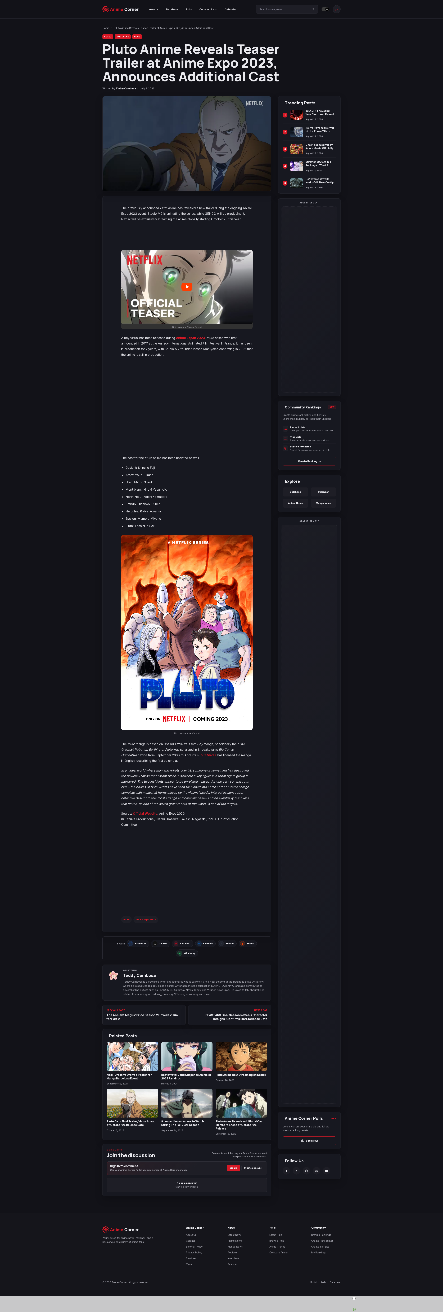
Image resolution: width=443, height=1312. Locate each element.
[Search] (313, 9)
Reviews (232, 1252)
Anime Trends (277, 1246)
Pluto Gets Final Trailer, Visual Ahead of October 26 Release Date (131, 1123)
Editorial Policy (194, 1246)
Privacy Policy (194, 1252)
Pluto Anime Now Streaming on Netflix (241, 1075)
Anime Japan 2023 (190, 338)
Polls (189, 9)
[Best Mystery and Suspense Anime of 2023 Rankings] (187, 1056)
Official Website (145, 813)
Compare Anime (278, 1252)
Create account (252, 1168)
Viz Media (208, 755)
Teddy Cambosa (126, 88)
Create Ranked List (322, 1240)
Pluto (126, 919)
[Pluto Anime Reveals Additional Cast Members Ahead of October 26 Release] (241, 1103)
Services (191, 1258)
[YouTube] (316, 1171)
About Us (191, 1234)
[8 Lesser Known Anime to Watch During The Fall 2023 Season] (187, 1103)
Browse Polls (276, 1240)
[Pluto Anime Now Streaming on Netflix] (241, 1056)
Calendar (230, 9)
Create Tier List (320, 1246)
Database (172, 9)
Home (105, 28)
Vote (333, 1118)
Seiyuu (107, 36)
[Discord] (326, 1171)
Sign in (233, 1168)
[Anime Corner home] (120, 9)
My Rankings (318, 1252)
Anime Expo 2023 (146, 919)
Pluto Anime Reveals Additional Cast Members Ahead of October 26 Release (240, 1124)
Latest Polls (275, 1234)
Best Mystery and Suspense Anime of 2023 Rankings (186, 1076)
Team (189, 1264)
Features (233, 1264)
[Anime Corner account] (337, 9)
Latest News (235, 1234)
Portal (313, 1282)
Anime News (122, 36)
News (137, 36)
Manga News (323, 503)
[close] (222, 1298)
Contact (190, 1240)
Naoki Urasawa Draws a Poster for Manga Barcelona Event (129, 1076)
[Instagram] (306, 1171)
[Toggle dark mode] (325, 9)
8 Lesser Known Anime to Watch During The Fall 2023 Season (182, 1123)
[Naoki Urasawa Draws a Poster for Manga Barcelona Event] (132, 1056)
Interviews (233, 1258)
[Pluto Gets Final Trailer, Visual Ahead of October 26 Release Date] (132, 1103)
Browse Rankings (321, 1234)
